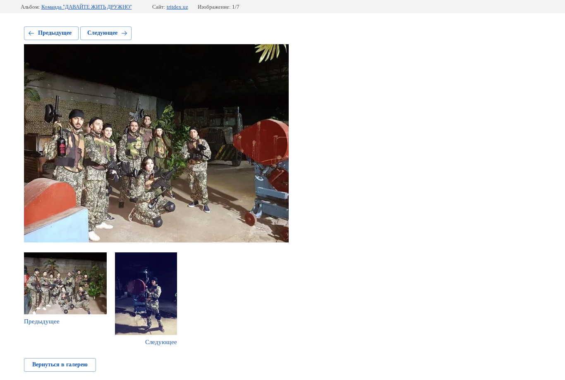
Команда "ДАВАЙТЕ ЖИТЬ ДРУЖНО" (86, 7)
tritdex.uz (177, 7)
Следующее (102, 33)
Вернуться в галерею (60, 364)
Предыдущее (55, 33)
